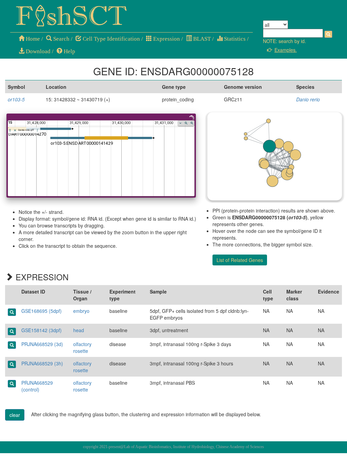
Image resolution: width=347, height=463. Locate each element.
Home (32, 39)
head (78, 330)
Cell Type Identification (110, 39)
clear (14, 414)
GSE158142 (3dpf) (41, 330)
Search (60, 39)
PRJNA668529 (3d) (42, 344)
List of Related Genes (240, 260)
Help (68, 51)
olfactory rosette (82, 347)
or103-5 (16, 99)
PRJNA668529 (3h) (42, 363)
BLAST (201, 39)
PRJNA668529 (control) (37, 386)
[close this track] (15, 130)
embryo (81, 310)
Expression (166, 39)
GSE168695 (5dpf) (41, 310)
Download (37, 51)
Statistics (234, 39)
